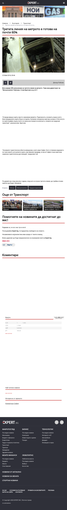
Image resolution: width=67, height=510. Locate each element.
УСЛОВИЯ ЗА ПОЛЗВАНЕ (17, 490)
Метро (12, 188)
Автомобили (46, 438)
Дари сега (5, 241)
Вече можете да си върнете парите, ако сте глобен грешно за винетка (32, 208)
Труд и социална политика (10, 443)
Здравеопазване (7, 452)
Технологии (47, 429)
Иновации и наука (48, 443)
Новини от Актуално (11, 472)
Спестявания (6, 466)
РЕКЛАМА (51, 490)
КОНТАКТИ (19, 492)
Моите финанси (9, 455)
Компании (25, 435)
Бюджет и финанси (8, 438)
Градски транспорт (36, 188)
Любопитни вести (28, 459)
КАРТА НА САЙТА (7, 492)
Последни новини (8, 433)
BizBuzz (24, 464)
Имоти (4, 464)
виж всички (8, 393)
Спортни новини (10, 480)
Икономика (6, 435)
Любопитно (27, 455)
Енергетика (6, 440)
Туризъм (5, 447)
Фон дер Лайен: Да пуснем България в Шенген (10, 207)
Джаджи (44, 440)
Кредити (5, 461)
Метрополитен (22, 188)
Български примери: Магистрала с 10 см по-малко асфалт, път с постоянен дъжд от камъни (52, 209)
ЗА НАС (4, 490)
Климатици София (12, 403)
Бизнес (25, 429)
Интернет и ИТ (46, 435)
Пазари (24, 440)
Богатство (25, 466)
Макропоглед (8, 429)
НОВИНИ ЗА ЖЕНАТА (10, 476)
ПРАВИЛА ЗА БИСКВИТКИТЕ (36, 490)
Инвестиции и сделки (29, 438)
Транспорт (5, 445)
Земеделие (5, 450)
